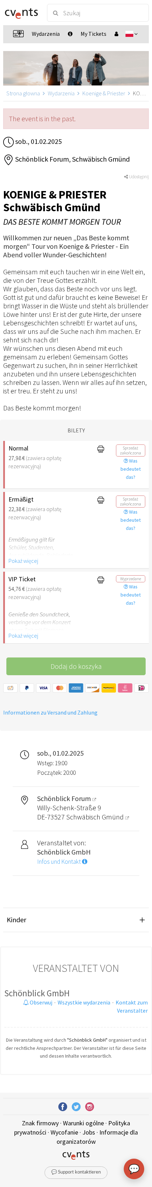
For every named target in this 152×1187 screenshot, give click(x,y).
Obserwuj (40, 1002)
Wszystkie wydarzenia (84, 1002)
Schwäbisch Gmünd (95, 816)
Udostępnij (138, 177)
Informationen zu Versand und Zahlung (50, 712)
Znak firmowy (40, 1123)
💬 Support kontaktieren (76, 1172)
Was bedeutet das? (131, 469)
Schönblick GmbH (37, 993)
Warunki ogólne (83, 1123)
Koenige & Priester (103, 93)
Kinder (16, 919)
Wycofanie (64, 1132)
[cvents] (21, 13)
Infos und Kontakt (59, 862)
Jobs (88, 1132)
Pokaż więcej (23, 560)
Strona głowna (23, 93)
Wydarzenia (61, 93)
